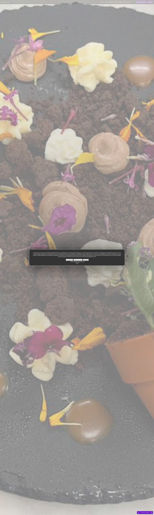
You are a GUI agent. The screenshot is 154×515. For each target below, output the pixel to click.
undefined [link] (77, 262)
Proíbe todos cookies (78, 259)
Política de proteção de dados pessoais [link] (77, 261)
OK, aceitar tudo (69, 259)
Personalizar (86, 259)
